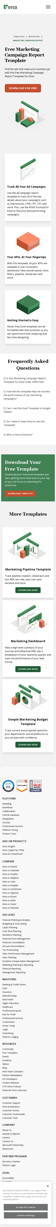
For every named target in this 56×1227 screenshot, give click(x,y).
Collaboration (8, 811)
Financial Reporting (11, 968)
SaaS (4, 988)
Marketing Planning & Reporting (17, 964)
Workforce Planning (11, 934)
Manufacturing (9, 995)
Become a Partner (11, 1161)
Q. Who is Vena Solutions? (18, 434)
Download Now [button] (27, 590)
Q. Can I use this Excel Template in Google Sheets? (27, 410)
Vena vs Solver (9, 904)
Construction (8, 1021)
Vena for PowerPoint (12, 853)
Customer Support (11, 1102)
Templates (18, 36)
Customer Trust (10, 1117)
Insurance (7, 992)
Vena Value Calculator (12, 1071)
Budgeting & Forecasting (14, 923)
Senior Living (8, 1025)
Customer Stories (10, 1110)
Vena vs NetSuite (10, 907)
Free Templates (10, 1052)
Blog (4, 1067)
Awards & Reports (11, 1133)
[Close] (48, 1186)
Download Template (20, 493)
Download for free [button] (23, 88)
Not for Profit (9, 1014)
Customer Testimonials (13, 1114)
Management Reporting (13, 972)
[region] (26, 1203)
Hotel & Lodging (10, 1036)
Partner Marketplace (12, 1075)
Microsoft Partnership (12, 1145)
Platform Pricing (10, 829)
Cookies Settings (26, 1215)
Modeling (6, 803)
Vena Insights (8, 846)
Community (8, 1049)
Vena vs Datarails (10, 870)
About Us (6, 1130)
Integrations (8, 818)
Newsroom (7, 1148)
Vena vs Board (9, 896)
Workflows (7, 807)
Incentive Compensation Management (20, 961)
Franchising (7, 1033)
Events (5, 1056)
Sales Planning (9, 957)
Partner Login (9, 1165)
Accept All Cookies (26, 1207)
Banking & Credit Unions (14, 984)
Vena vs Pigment (10, 892)
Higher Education (10, 1003)
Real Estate (7, 999)
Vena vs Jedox (9, 900)
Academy (6, 1060)
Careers (6, 1137)
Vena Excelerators (11, 1106)
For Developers (9, 1079)
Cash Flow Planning (11, 931)
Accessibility (8, 1178)
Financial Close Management (16, 938)
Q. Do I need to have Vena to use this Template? (24, 423)
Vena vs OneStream (12, 889)
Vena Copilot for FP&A (13, 850)
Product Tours (9, 833)
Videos (5, 1064)
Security (6, 822)
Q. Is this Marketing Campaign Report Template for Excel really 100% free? (25, 380)
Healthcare (7, 1007)
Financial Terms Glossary (14, 1090)
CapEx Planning (9, 927)
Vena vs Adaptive (10, 877)
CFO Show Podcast (11, 1086)
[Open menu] (49, 9)
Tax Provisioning (10, 949)
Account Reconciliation (13, 946)
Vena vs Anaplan (10, 885)
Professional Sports (11, 1010)
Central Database (10, 815)
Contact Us (7, 1141)
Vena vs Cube (8, 881)
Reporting (34, 36)
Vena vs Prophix (10, 874)
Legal (5, 1029)
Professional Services (12, 826)
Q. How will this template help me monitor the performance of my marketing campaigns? (27, 395)
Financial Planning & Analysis (16, 919)
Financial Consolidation (13, 942)
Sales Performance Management (18, 953)
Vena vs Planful (9, 866)
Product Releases (10, 1082)
